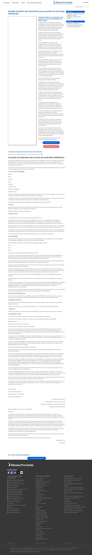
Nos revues (39, 550)
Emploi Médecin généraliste (16, 480)
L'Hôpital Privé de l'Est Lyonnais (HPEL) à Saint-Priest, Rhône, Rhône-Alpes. (73, 480)
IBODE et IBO (39, 507)
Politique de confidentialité (18, 551)
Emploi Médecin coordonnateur (17, 489)
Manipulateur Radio (41, 512)
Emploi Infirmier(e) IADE (15, 493)
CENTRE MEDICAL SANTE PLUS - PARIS (74, 507)
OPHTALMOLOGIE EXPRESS (71, 512)
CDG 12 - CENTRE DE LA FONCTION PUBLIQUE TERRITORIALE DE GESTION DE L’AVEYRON (74, 489)
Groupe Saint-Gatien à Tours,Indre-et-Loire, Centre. (72, 504)
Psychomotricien (40, 534)
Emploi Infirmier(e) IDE (14, 482)
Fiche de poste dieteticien (73, 26)
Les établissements (29, 550)
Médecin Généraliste (42, 516)
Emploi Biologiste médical (15, 498)
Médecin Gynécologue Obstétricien (42, 518)
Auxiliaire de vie (40, 484)
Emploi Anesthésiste (14, 509)
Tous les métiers (11, 543)
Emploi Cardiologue (14, 512)
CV (34, 160)
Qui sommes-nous (15, 548)
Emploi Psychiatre (13, 485)
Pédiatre (38, 525)
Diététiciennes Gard (72, 15)
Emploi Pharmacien (14, 496)
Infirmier (38, 509)
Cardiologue (39, 489)
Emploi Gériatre (12, 487)
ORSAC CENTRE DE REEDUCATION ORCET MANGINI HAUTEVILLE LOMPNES (73, 498)
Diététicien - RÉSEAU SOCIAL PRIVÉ (75, 14)
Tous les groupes (68, 543)
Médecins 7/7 (68, 501)
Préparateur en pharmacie (43, 528)
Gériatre (38, 501)
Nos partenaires (38, 548)
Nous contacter (60, 548)
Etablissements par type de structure (60, 550)
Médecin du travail (41, 514)
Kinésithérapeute (41, 510)
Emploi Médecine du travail (16, 484)
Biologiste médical (41, 485)
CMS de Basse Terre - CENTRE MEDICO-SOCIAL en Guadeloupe (73, 509)
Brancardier (39, 487)
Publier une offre (49, 548)
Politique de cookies (33, 551)
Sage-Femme (40, 537)
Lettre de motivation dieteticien (74, 25)
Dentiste (38, 493)
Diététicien (39, 496)
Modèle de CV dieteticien (73, 23)
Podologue (39, 526)
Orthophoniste (40, 523)
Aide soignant (40, 478)
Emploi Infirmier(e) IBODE (15, 491)
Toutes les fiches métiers (41, 543)
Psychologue (39, 532)
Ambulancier (39, 480)
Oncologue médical (41, 521)
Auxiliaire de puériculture (43, 482)
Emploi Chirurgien (13, 500)
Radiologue (39, 535)
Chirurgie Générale (41, 491)
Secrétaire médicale (42, 539)
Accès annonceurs (72, 548)
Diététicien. (54, 80)
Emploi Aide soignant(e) (15, 494)
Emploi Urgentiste (13, 510)
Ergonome (39, 500)
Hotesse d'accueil (41, 503)
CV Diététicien (41, 381)
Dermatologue (40, 494)
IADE (37, 505)
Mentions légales (27, 548)
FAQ (46, 550)
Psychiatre (39, 530)
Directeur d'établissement (43, 498)
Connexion (86, 2)
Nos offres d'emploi (16, 550)
